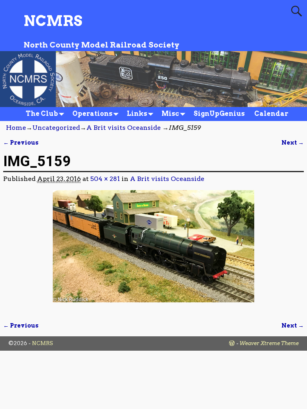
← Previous (20, 142)
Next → (292, 142)
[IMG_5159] (153, 251)
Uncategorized (56, 127)
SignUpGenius (219, 113)
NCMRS (53, 21)
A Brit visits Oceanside (123, 127)
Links (137, 113)
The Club (42, 113)
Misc (170, 113)
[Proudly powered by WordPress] (232, 343)
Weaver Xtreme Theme (269, 343)
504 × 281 (105, 179)
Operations (92, 113)
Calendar (271, 113)
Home (16, 127)
